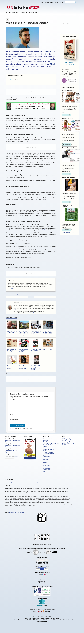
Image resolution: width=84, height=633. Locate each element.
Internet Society (22, 548)
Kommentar (13, 399)
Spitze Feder (46, 459)
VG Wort (41, 548)
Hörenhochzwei (69, 619)
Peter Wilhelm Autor (61, 619)
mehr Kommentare (9, 458)
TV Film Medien (47, 465)
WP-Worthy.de (54, 619)
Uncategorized (46, 467)
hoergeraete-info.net (29, 312)
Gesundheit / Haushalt (48, 449)
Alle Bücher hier (69, 64)
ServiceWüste (46, 456)
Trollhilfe (64, 440)
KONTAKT (23, 482)
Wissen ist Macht (47, 468)
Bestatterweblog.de (39, 619)
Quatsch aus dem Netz (48, 453)
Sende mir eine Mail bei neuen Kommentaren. (23, 428)
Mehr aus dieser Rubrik (68, 232)
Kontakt (52, 2)
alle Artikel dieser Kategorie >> (14, 288)
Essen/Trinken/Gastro (48, 444)
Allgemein (45, 440)
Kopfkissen (45, 230)
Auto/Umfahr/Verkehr (48, 442)
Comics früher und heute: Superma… (11, 451)
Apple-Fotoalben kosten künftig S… (12, 441)
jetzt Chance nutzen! (30, 457)
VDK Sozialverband (61, 548)
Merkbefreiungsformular (68, 443)
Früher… (13, 454)
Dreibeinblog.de (31, 619)
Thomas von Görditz (19, 302)
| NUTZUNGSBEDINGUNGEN (43, 482)
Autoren (56, 2)
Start (42, 2)
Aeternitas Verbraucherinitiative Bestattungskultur (42, 578)
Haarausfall (47, 52)
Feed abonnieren (66, 444)
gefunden (45, 446)
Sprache (45, 462)
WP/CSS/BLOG (46, 469)
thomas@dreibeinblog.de (20, 309)
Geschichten (46, 447)
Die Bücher (47, 2)
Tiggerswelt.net (44, 609)
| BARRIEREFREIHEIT (31, 482)
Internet (45, 450)
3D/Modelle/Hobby (47, 439)
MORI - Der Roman (46, 619)
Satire (44, 455)
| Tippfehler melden (21, 294)
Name (12, 414)
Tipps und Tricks (47, 464)
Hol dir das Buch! (69, 62)
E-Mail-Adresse (14, 419)
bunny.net (52, 609)
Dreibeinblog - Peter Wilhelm (16, 512)
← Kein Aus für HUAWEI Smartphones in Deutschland (17, 297)
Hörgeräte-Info (11, 619)
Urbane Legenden (66, 442)
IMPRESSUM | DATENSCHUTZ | (13, 482)
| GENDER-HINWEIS (55, 482)
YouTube (61, 2)
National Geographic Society (33, 548)
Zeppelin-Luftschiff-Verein (50, 548)
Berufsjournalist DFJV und (40, 572)
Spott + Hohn (46, 461)
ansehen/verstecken (16, 79)
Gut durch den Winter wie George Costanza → (45, 297)
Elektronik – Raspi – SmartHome (51, 443)
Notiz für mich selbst (48, 452)
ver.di (48, 572)
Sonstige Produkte (47, 458)
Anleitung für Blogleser (67, 439)
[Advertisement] (31, 92)
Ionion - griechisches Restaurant (20, 619)
